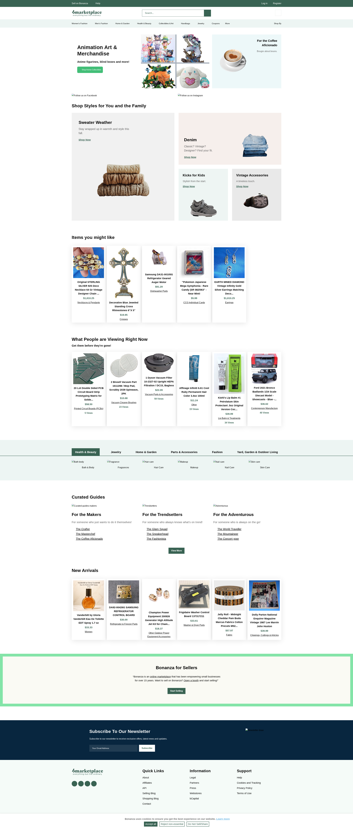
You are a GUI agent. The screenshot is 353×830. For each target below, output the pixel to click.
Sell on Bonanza (80, 3)
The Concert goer (228, 538)
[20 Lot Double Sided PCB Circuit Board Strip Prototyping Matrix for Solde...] (88, 389)
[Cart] (278, 13)
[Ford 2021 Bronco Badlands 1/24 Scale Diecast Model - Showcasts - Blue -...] (264, 389)
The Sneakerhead (157, 533)
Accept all (150, 824)
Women (88, 632)
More (227, 23)
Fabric (229, 635)
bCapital (194, 798)
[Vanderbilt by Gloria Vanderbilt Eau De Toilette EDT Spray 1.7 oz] (88, 609)
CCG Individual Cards (194, 302)
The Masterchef (85, 533)
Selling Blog (149, 793)
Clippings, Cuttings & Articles (264, 635)
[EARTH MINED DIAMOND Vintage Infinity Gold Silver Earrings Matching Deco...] (229, 284)
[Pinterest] (87, 783)
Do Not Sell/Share (198, 824)
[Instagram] (94, 783)
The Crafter (83, 529)
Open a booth (191, 680)
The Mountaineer (227, 533)
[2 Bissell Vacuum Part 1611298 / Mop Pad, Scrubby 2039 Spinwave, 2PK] (124, 389)
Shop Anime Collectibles (91, 70)
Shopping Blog (150, 798)
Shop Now (85, 139)
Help (98, 3)
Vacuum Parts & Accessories (159, 394)
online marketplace (160, 676)
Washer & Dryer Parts (194, 625)
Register (277, 3)
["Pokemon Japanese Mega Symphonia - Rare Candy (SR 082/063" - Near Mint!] (194, 284)
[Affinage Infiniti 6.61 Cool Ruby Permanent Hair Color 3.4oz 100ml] (194, 389)
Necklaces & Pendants (88, 302)
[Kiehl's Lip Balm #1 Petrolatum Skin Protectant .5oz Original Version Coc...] (229, 389)
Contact (146, 803)
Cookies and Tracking (249, 782)
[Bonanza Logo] (87, 13)
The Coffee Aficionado (89, 538)
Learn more (223, 819)
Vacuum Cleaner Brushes (123, 402)
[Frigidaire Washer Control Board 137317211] (194, 609)
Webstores (196, 793)
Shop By (277, 23)
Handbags (185, 23)
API (144, 788)
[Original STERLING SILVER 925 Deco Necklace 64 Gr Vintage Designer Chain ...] (88, 284)
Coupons (216, 23)
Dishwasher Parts (159, 291)
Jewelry (201, 23)
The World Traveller (229, 529)
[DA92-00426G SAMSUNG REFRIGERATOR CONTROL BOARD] (124, 609)
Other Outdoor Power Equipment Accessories (158, 635)
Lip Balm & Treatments (229, 418)
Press (193, 788)
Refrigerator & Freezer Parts (123, 624)
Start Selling (176, 691)
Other (194, 405)
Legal (193, 777)
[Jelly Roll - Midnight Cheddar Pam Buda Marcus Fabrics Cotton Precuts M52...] (229, 609)
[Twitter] (81, 783)
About (145, 777)
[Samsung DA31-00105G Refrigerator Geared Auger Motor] (159, 284)
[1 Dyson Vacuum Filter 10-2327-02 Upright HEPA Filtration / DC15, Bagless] (159, 389)
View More (176, 550)
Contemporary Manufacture (264, 408)
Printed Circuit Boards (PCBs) (88, 408)
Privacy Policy (244, 788)
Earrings (229, 302)
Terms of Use (244, 793)
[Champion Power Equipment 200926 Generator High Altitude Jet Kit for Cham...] (159, 609)
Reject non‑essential (172, 824)
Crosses (124, 319)
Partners (194, 782)
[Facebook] (74, 783)
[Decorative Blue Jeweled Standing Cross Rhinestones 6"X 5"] (124, 284)
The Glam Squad (157, 529)
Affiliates (147, 782)
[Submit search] (207, 13)
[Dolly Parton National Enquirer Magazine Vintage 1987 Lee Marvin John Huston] (264, 609)
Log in (264, 3)
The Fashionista (156, 538)
